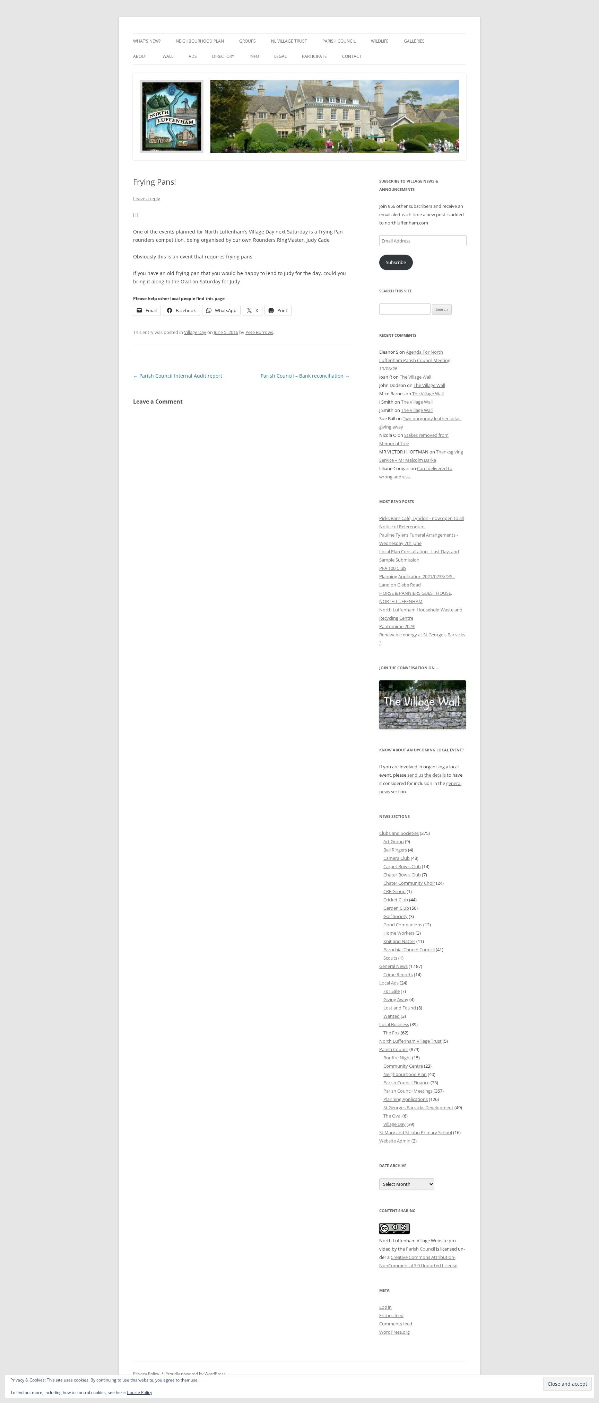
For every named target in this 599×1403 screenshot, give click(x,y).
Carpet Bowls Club (402, 866)
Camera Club (396, 858)
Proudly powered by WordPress (195, 1374)
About (140, 56)
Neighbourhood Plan (200, 41)
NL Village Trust (289, 41)
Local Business (394, 1024)
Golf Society (395, 916)
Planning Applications (405, 1099)
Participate (314, 56)
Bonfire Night (397, 1058)
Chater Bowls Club (402, 875)
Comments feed (395, 1324)
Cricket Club (395, 900)
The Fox (391, 1033)
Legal (280, 56)
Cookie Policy (139, 1392)
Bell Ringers (395, 850)
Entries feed (391, 1315)
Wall (168, 56)
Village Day (195, 332)
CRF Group (394, 891)
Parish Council (339, 41)
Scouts (390, 958)
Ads (193, 56)
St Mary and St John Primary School (415, 1132)
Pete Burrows (259, 332)
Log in (385, 1307)
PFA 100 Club (392, 568)
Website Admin (394, 1141)
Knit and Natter (399, 941)
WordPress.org (394, 1332)
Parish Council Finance (406, 1082)
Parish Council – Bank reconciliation (305, 375)
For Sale (391, 991)
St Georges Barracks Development (418, 1107)
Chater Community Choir (409, 883)
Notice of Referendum (402, 526)
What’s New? (146, 41)
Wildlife (380, 41)
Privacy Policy (146, 1374)
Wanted (391, 1016)
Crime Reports (398, 974)
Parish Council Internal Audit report (177, 375)
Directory (223, 56)
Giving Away (395, 999)
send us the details (426, 775)
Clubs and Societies (399, 833)
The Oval (392, 1116)
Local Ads (389, 983)
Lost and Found (399, 1008)
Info (254, 56)
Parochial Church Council (409, 949)
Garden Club (396, 908)
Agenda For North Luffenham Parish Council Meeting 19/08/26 (414, 360)
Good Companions (402, 924)
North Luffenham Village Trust (410, 1041)
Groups (247, 41)
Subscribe (396, 262)
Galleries (414, 41)
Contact (352, 56)
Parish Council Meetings (408, 1091)
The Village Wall (415, 377)
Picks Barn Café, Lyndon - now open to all (421, 518)
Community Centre (403, 1066)
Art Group (393, 841)
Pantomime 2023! (397, 626)
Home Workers (399, 933)
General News (393, 966)
